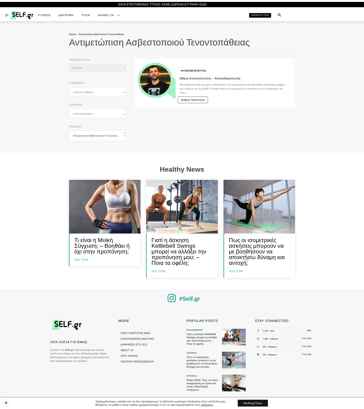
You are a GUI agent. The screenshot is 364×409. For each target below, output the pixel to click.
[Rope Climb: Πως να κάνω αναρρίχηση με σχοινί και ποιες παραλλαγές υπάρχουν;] (234, 383)
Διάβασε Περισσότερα (193, 99)
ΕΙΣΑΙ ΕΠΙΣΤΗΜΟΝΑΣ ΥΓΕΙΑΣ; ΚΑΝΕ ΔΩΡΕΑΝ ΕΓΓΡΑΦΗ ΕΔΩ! (162, 4)
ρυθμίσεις (207, 404)
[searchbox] (98, 92)
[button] (279, 15)
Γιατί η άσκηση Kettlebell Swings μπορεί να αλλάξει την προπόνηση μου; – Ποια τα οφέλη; (178, 251)
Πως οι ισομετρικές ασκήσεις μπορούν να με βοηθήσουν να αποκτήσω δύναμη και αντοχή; (257, 251)
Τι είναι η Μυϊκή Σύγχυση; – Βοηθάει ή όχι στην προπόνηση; (102, 246)
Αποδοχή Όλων (252, 403)
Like (309, 330)
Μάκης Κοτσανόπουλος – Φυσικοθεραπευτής (210, 78)
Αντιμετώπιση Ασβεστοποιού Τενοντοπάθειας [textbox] (98, 135)
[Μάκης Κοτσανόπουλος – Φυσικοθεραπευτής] (156, 80)
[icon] (171, 301)
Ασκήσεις (192, 353)
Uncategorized (194, 330)
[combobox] (98, 91)
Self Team (81, 259)
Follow (306, 338)
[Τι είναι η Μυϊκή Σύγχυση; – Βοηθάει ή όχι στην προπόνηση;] (104, 207)
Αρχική (72, 34)
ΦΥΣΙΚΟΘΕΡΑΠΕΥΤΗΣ (193, 70)
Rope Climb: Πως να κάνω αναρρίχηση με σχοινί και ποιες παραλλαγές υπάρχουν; (202, 384)
